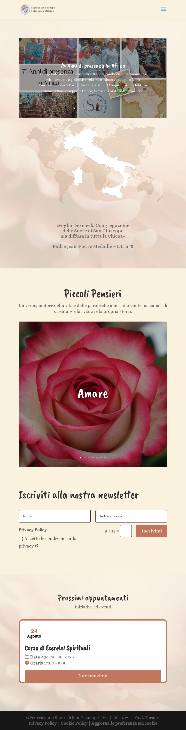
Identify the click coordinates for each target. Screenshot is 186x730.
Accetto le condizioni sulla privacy (48, 542)
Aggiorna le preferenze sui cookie (124, 723)
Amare (93, 393)
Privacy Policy (43, 723)
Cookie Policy (74, 723)
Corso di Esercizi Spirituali (57, 647)
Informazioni (93, 676)
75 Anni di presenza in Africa (93, 66)
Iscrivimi (152, 531)
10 (111, 108)
